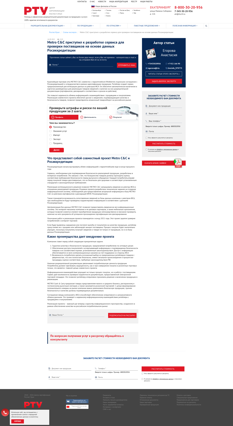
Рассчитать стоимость (163, 143)
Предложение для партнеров (188, 400)
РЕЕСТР (134, 1)
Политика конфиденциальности (189, 405)
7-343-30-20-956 (184, 11)
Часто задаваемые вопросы (113, 405)
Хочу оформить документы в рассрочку (160, 138)
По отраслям (113, 25)
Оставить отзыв (109, 397)
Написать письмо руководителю (115, 400)
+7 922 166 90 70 (175, 64)
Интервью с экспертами (112, 407)
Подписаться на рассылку (122, 315)
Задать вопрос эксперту (164, 81)
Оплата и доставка (184, 395)
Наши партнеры (146, 402)
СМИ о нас (107, 409)
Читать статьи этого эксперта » (164, 74)
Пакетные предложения (146, 25)
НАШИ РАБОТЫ (146, 1)
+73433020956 (154, 64)
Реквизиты (107, 395)
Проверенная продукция (149, 405)
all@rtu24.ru (180, 14)
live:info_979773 (175, 68)
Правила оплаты (146, 397)
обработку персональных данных (167, 149)
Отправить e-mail (126, 65)
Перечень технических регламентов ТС (155, 395)
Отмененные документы (149, 400)
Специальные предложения (187, 397)
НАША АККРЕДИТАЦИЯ (118, 1)
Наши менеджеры (109, 402)
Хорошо (17, 421)
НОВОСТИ (102, 1)
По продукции (84, 25)
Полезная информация (184, 25)
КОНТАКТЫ (82, 1)
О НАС (92, 1)
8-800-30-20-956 (189, 7)
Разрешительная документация (47, 25)
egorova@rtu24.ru (156, 68)
